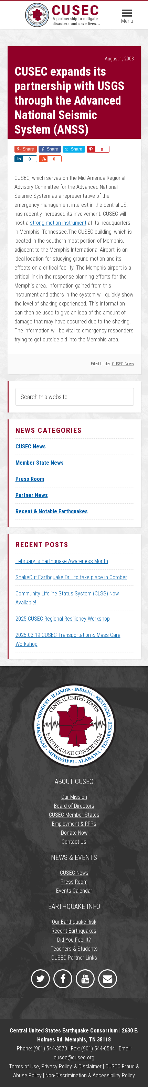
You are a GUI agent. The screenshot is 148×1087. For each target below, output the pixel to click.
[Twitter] (40, 978)
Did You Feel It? (74, 939)
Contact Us (74, 841)
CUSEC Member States (74, 815)
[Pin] (91, 149)
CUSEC (63, 18)
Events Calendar (74, 890)
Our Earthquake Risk (74, 922)
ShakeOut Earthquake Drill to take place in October (71, 577)
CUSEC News (123, 363)
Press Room (29, 479)
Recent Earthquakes (74, 931)
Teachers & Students (74, 948)
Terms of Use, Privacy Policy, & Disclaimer (55, 1066)
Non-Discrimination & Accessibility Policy (90, 1075)
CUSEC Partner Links (74, 957)
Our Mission (74, 797)
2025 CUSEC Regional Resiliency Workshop (62, 618)
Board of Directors (74, 806)
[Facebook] (62, 978)
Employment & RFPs (74, 824)
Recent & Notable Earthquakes (51, 511)
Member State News (39, 462)
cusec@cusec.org (74, 1057)
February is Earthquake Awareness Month (61, 561)
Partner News (31, 495)
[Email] (107, 978)
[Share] (18, 158)
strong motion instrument (58, 223)
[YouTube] (85, 978)
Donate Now (74, 832)
